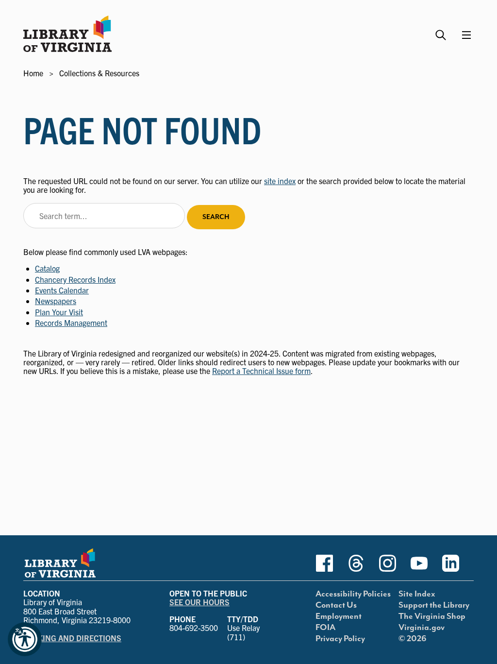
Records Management (71, 322)
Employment (338, 616)
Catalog (47, 268)
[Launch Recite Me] (25, 639)
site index (280, 181)
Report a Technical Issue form (261, 370)
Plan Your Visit (59, 312)
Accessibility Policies (353, 594)
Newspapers (55, 301)
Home (33, 73)
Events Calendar (62, 290)
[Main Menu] (466, 35)
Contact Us (336, 605)
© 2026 (412, 639)
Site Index (416, 594)
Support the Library (433, 605)
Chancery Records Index (75, 279)
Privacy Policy (340, 639)
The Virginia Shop (431, 616)
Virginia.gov (421, 627)
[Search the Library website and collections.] (441, 30)
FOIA (325, 627)
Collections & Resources (99, 73)
